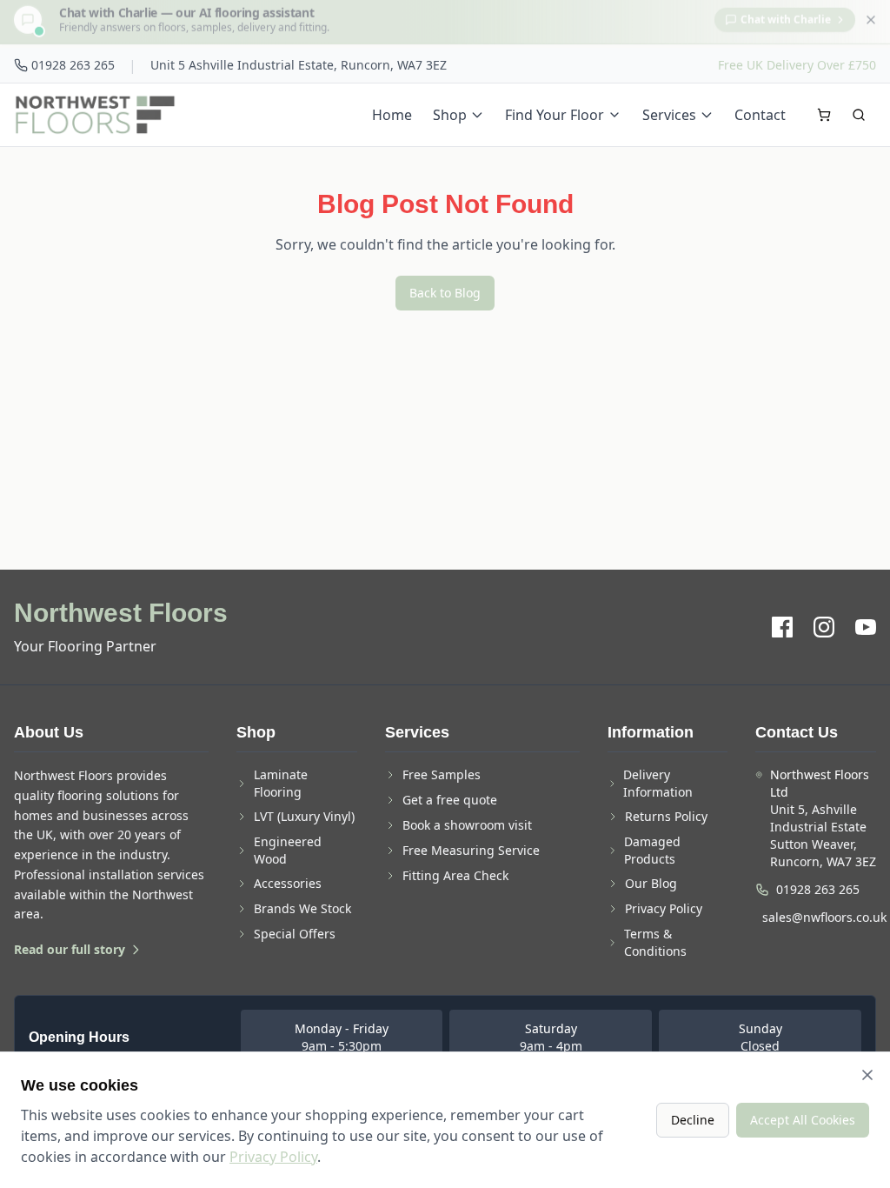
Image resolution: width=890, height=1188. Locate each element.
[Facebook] (782, 627)
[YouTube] (865, 627)
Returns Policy (666, 816)
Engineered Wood (288, 850)
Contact (760, 114)
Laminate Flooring (281, 783)
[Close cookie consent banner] (867, 1075)
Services (669, 114)
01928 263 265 (73, 65)
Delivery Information (658, 783)
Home (392, 114)
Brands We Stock (302, 908)
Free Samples (441, 774)
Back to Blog (445, 292)
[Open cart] (824, 114)
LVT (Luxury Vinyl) (304, 816)
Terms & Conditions (655, 942)
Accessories (288, 883)
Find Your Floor (554, 114)
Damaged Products (652, 850)
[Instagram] (824, 627)
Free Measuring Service (471, 850)
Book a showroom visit (467, 825)
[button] (445, 24)
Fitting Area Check (455, 875)
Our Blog (651, 883)
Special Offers (294, 933)
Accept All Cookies (802, 1119)
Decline (692, 1119)
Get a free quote (449, 799)
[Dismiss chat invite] (871, 23)
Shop (450, 114)
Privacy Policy (663, 908)
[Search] (858, 114)
